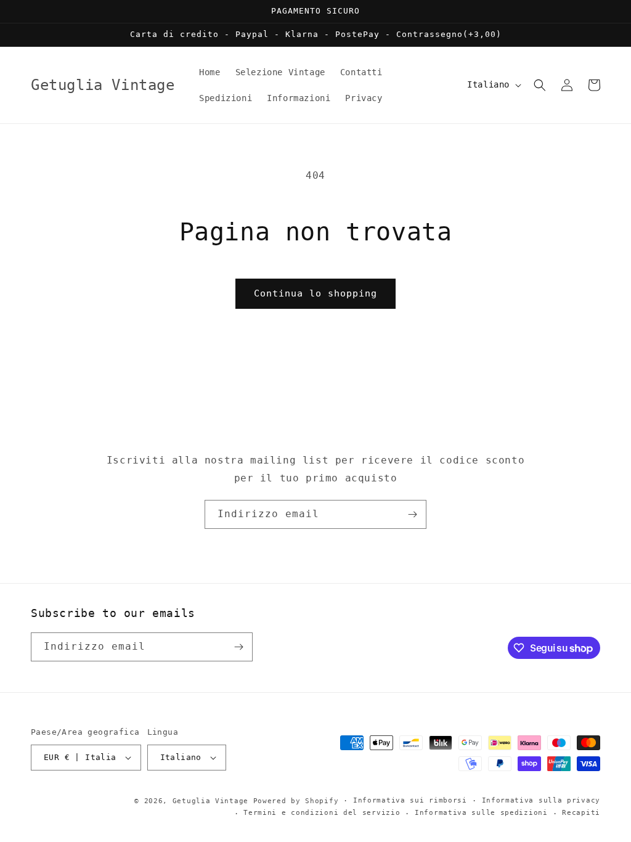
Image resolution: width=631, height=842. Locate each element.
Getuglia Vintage (210, 801)
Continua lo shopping (315, 293)
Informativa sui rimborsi (410, 800)
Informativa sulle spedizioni (481, 813)
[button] (539, 85)
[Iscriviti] (412, 514)
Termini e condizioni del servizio (321, 813)
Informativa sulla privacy (541, 800)
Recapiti (581, 813)
